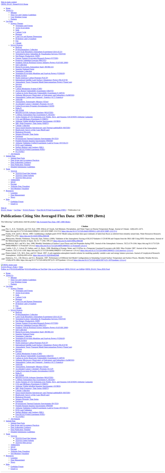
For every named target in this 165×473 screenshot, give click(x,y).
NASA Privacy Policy (9, 267)
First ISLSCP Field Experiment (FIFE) (51, 210)
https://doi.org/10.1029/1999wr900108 (34, 236)
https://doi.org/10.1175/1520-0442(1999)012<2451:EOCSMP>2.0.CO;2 (89, 231)
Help (21, 267)
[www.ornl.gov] (9, 265)
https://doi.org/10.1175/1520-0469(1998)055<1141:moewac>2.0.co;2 (106, 250)
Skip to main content (9, 2)
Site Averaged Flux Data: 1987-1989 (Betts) (53, 222)
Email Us (14, 204)
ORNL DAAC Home (9, 4)
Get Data (17, 210)
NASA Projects (29, 210)
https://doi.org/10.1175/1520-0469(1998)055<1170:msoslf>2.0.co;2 (61, 246)
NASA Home (23, 4)
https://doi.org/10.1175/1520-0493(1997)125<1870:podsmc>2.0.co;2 (100, 260)
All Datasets (15, 154)
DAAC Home (6, 210)
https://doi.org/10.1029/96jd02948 (46, 255)
